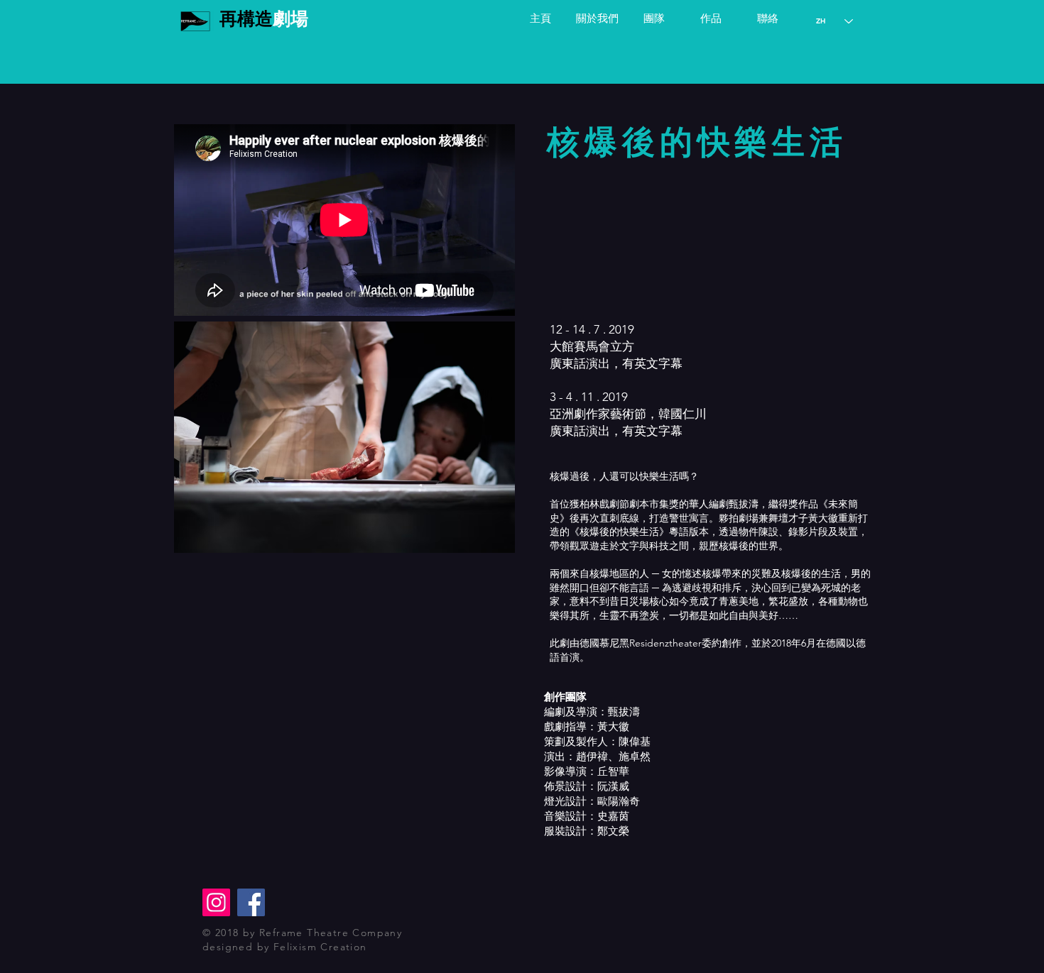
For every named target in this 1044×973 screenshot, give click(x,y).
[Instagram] (216, 902)
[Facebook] (251, 902)
